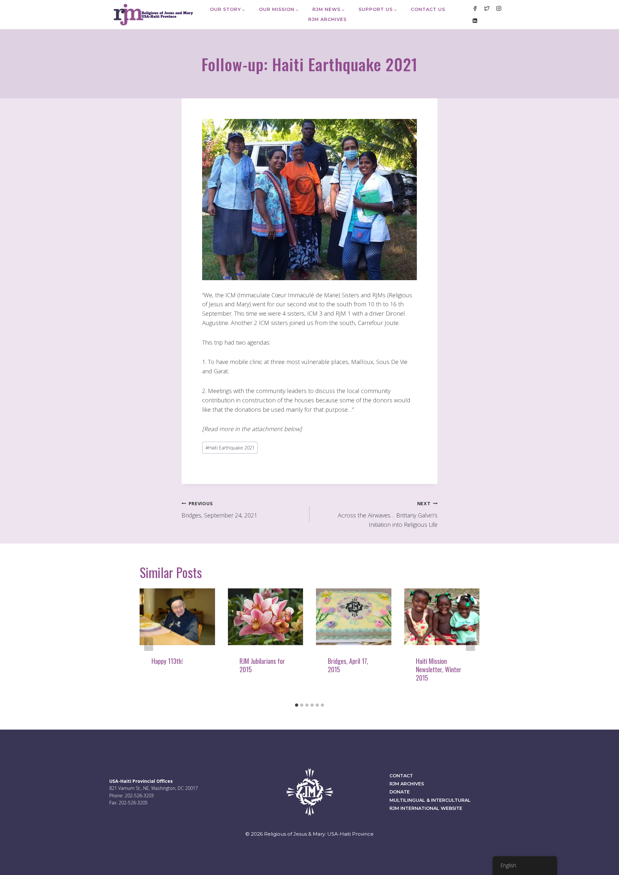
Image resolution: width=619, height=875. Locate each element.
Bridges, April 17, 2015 (348, 665)
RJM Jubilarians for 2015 (262, 665)
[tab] (296, 705)
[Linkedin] (474, 20)
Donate (399, 792)
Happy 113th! (167, 661)
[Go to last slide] (148, 644)
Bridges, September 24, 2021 (219, 509)
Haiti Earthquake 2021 (230, 448)
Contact (401, 776)
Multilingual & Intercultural (430, 800)
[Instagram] (499, 8)
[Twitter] (487, 8)
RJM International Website (425, 808)
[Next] (470, 644)
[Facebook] (474, 8)
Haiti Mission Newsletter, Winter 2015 (438, 669)
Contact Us (428, 9)
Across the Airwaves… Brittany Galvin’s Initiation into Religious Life (387, 514)
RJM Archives (327, 19)
